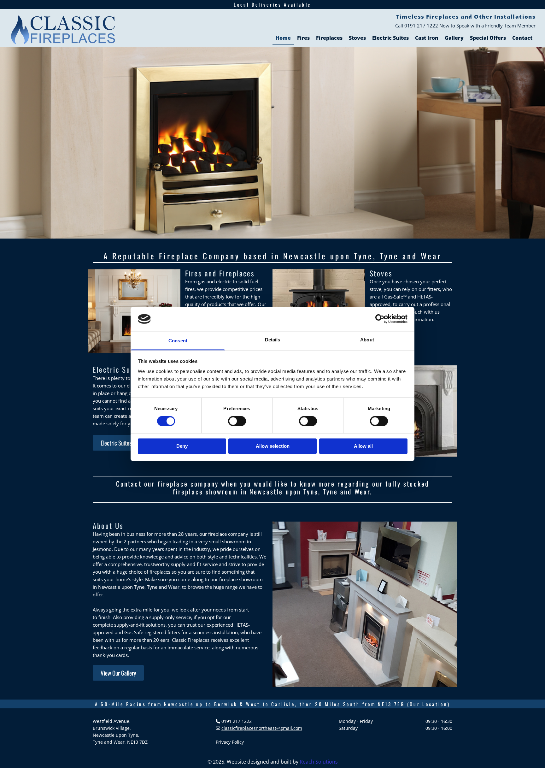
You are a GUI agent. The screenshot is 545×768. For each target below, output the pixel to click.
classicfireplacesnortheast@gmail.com (261, 728)
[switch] (237, 421)
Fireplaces (329, 37)
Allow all (363, 446)
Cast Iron (426, 37)
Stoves (357, 37)
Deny (182, 446)
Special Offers (488, 37)
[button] (116, 443)
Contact (522, 37)
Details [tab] (272, 339)
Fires (303, 37)
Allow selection (273, 446)
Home (283, 37)
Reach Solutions (319, 761)
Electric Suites (390, 37)
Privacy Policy (230, 742)
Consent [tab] (177, 340)
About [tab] (367, 339)
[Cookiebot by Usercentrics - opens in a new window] (379, 319)
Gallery (454, 37)
